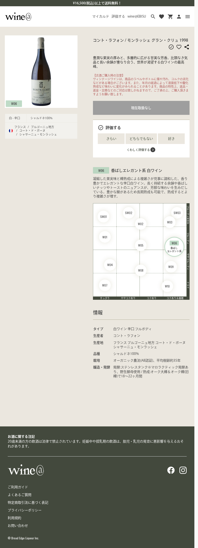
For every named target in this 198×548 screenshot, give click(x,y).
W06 (14, 103)
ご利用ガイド (18, 487)
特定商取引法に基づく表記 (28, 502)
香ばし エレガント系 (174, 246)
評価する (118, 16)
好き (171, 138)
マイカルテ (100, 16)
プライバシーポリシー (25, 510)
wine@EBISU (136, 16)
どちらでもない (141, 138)
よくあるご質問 (19, 494)
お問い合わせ (18, 525)
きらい (111, 138)
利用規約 (14, 518)
